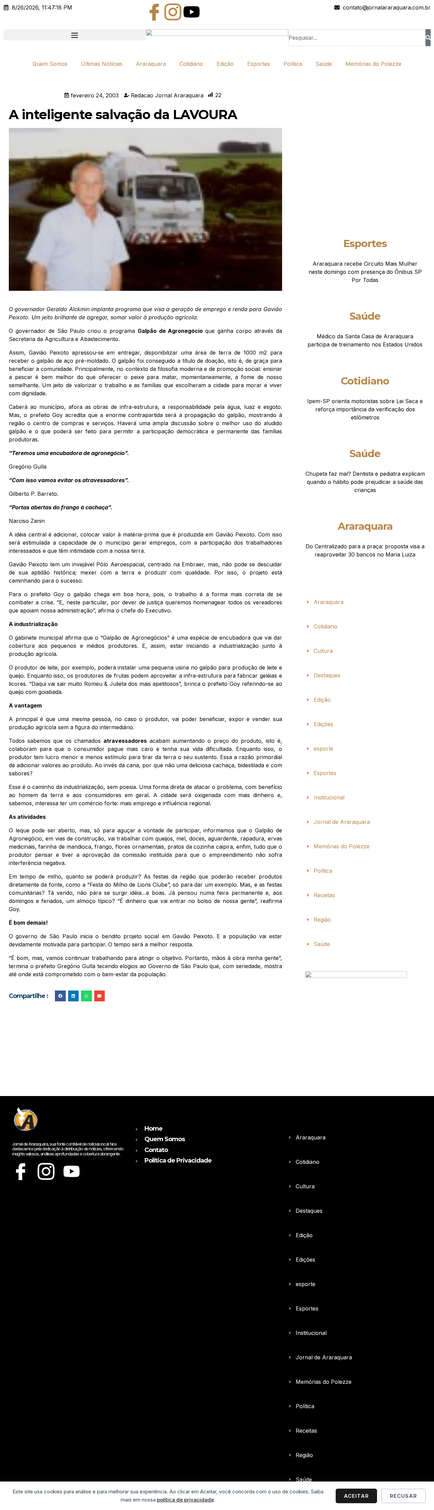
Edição (225, 63)
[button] (74, 34)
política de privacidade (185, 1499)
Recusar (403, 1496)
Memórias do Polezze (373, 63)
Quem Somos (50, 63)
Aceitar (356, 1496)
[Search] (428, 37)
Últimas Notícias (101, 63)
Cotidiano (191, 63)
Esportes (258, 63)
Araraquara (151, 63)
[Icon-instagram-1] (172, 11)
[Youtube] (191, 11)
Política (292, 63)
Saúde (324, 63)
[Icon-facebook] (154, 11)
